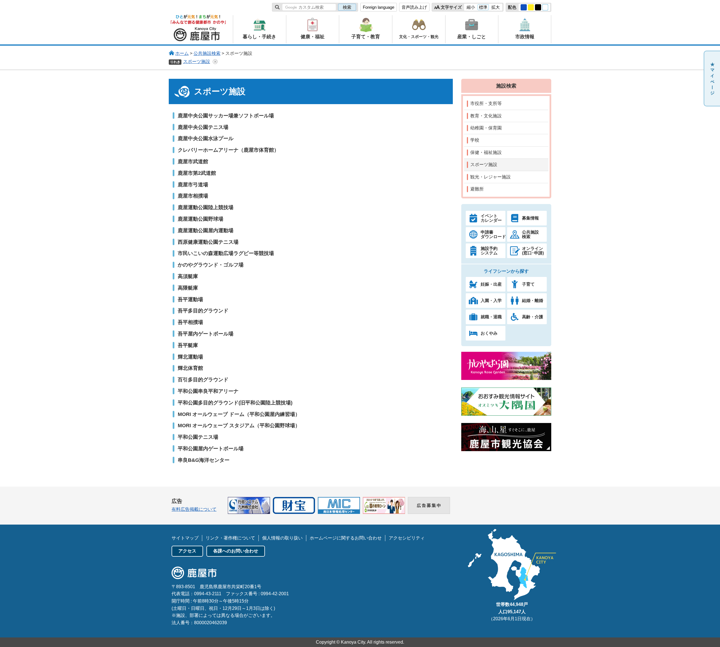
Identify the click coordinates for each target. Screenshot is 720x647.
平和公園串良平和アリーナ (208, 391)
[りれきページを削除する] (215, 61)
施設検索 (506, 86)
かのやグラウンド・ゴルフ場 (211, 265)
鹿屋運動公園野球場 (200, 219)
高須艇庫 (188, 276)
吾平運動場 (190, 299)
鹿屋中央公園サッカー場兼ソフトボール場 (226, 115)
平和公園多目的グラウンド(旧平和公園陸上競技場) (235, 403)
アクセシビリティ (407, 538)
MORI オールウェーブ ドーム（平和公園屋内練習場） (239, 414)
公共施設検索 (207, 53)
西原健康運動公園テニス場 (208, 242)
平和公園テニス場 (198, 437)
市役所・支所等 (486, 103)
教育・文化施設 (486, 115)
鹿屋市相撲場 (193, 196)
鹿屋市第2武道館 (197, 173)
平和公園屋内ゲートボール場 (211, 448)
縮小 (471, 7)
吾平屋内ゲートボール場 (205, 334)
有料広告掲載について (194, 509)
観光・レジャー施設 (490, 176)
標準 (483, 7)
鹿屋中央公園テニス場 (203, 127)
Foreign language (378, 7)
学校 (474, 140)
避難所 (477, 189)
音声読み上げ (414, 7)
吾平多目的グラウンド (203, 311)
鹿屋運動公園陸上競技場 (205, 207)
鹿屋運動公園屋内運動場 (205, 230)
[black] (538, 7)
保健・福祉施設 (486, 152)
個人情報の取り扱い (282, 538)
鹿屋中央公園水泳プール (205, 138)
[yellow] (531, 7)
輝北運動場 (190, 357)
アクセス (187, 551)
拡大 (495, 7)
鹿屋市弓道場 (193, 184)
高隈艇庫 (188, 288)
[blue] (524, 7)
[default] (545, 7)
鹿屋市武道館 (193, 161)
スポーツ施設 (196, 61)
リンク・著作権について (230, 538)
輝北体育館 (190, 368)
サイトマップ (185, 538)
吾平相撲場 (190, 322)
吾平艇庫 (188, 345)
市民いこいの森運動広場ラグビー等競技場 (226, 253)
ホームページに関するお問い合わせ (346, 538)
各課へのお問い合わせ (235, 551)
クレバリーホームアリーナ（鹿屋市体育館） (228, 150)
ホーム (182, 53)
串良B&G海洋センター (204, 460)
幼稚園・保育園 (486, 128)
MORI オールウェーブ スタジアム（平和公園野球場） (239, 425)
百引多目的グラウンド (203, 379)
